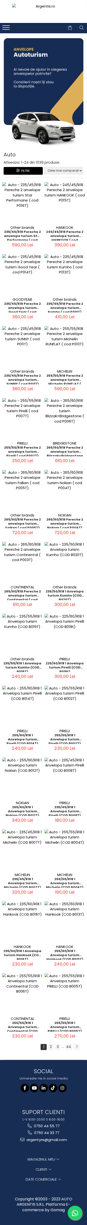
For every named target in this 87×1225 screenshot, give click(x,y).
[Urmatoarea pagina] (76, 1047)
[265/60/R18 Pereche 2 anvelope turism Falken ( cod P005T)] (22, 490)
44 (68, 1046)
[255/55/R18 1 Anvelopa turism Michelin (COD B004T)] (64, 849)
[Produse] (6, 29)
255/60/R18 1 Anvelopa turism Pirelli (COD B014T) (22, 738)
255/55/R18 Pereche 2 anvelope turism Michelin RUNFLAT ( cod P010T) (64, 379)
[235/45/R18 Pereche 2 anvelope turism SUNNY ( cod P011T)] (22, 346)
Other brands (22, 227)
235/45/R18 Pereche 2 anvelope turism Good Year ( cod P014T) (22, 307)
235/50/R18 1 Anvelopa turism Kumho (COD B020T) (65, 595)
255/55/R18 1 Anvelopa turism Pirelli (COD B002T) (65, 738)
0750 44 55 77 (46, 1125)
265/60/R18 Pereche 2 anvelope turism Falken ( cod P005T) (22, 523)
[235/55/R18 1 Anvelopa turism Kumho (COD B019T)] (22, 634)
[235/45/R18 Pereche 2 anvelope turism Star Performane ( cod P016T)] (22, 202)
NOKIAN (64, 515)
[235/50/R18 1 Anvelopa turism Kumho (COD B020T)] (64, 562)
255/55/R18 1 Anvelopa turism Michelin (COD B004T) (64, 882)
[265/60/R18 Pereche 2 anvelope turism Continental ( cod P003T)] (22, 562)
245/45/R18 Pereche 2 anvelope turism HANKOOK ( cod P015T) (64, 235)
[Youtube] (34, 1088)
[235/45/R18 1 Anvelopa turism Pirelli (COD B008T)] (64, 778)
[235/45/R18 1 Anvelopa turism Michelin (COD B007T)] (22, 849)
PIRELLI (22, 443)
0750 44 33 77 (46, 1132)
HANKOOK (64, 227)
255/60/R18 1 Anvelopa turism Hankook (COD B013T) (64, 954)
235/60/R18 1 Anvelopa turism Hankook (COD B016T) (22, 954)
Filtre (25, 170)
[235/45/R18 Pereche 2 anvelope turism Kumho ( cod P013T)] (64, 274)
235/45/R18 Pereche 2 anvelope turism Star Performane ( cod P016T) (22, 235)
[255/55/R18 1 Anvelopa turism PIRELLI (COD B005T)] (64, 993)
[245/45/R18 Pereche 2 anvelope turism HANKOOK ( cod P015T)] (64, 202)
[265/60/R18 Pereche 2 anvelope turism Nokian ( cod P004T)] (64, 490)
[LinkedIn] (43, 1088)
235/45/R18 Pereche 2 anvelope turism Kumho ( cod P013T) (64, 307)
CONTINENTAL (22, 587)
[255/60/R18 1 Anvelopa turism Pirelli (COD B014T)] (22, 706)
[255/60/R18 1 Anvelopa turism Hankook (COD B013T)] (64, 921)
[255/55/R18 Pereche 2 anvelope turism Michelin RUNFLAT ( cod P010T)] (64, 346)
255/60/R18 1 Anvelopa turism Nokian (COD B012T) (22, 810)
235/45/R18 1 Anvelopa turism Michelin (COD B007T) (22, 882)
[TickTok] (53, 1088)
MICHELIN (64, 371)
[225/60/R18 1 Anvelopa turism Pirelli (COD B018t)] (64, 634)
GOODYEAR (22, 299)
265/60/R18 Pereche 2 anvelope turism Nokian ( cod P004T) (64, 523)
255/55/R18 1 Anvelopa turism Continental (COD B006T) (22, 1026)
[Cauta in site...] (81, 28)
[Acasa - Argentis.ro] (43, 11)
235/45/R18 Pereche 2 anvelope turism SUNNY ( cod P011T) (22, 379)
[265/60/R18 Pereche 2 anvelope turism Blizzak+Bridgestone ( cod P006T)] (64, 418)
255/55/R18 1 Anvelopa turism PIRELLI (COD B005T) (65, 1026)
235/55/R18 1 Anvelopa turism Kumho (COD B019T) (22, 666)
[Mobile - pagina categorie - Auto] (43, 92)
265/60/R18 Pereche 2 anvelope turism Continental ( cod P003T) (22, 595)
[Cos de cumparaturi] (70, 28)
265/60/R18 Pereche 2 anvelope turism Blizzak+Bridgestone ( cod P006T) (64, 451)
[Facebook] (25, 1088)
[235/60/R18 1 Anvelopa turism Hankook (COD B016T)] (22, 921)
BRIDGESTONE (64, 443)
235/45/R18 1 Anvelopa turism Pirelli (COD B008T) (65, 810)
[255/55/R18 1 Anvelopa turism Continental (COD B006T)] (22, 993)
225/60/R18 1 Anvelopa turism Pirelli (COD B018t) (65, 666)
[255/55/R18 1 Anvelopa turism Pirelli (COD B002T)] (64, 706)
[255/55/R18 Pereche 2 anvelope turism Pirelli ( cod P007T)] (22, 418)
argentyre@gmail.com (46, 1139)
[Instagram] (62, 1088)
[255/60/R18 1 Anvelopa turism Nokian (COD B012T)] (22, 778)
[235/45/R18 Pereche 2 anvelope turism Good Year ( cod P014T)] (22, 274)
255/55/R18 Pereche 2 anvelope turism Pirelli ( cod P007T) (22, 451)
